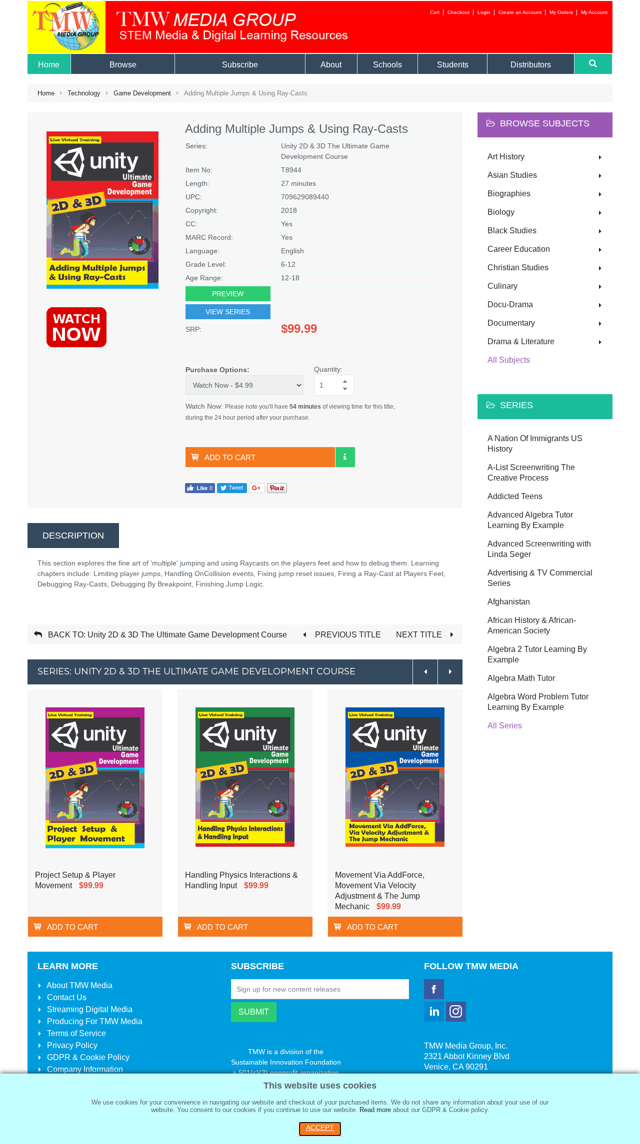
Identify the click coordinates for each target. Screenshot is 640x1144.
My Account (594, 12)
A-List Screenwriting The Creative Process (531, 472)
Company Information (84, 1069)
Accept (320, 1128)
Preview (228, 294)
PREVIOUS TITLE (347, 634)
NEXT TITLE (420, 634)
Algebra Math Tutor (521, 678)
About (78, 985)
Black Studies (512, 230)
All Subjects (509, 360)
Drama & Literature (521, 341)
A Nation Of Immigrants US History (535, 443)
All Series (505, 725)
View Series (228, 312)
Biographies (509, 193)
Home (46, 93)
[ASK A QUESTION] (345, 457)
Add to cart (230, 457)
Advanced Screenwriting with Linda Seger (539, 549)
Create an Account (520, 12)
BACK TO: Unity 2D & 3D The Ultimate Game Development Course (166, 634)
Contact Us (65, 997)
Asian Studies (512, 175)
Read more (375, 1110)
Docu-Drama (510, 304)
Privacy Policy (71, 1045)
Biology (501, 212)
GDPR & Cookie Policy (87, 1057)
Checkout (459, 12)
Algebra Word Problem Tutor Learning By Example (538, 701)
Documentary (511, 323)
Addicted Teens (515, 496)
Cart (435, 12)
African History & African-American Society (532, 625)
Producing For (93, 1021)
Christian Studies (518, 267)
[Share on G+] (257, 487)
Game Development (142, 93)
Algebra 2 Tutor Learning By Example (537, 654)
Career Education (519, 249)
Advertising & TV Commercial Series (540, 578)
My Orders (561, 12)
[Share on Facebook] (200, 487)
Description (73, 536)
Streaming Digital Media (88, 1009)
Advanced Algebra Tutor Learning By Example (530, 520)
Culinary (503, 286)
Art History (506, 156)
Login (484, 12)
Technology (84, 93)
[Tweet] (232, 487)
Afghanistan (509, 601)
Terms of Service (75, 1033)
